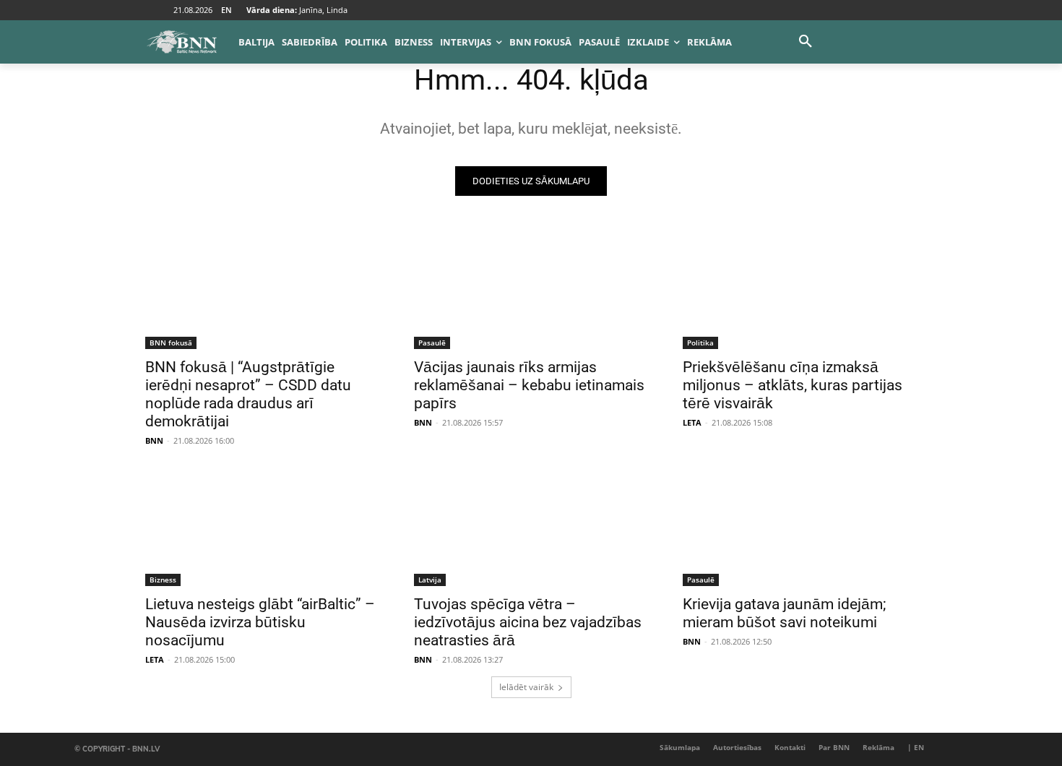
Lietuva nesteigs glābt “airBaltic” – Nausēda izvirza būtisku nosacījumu (260, 622)
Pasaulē (432, 342)
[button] (805, 42)
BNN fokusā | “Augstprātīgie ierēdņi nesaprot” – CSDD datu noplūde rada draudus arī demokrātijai (248, 394)
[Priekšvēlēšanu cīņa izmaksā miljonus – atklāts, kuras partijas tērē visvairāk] (800, 290)
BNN (154, 440)
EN (226, 9)
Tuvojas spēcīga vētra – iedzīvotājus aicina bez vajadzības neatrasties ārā (528, 622)
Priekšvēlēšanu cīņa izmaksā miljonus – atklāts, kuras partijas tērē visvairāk (792, 385)
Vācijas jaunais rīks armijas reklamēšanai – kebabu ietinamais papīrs (529, 385)
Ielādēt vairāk (526, 687)
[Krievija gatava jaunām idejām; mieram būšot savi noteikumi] (800, 527)
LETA (692, 422)
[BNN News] (181, 42)
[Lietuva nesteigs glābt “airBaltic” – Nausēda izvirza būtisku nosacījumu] (262, 527)
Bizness (163, 579)
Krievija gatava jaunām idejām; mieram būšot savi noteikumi (784, 613)
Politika (700, 342)
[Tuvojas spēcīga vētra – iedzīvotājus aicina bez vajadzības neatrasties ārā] (531, 527)
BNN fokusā (171, 342)
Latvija (429, 579)
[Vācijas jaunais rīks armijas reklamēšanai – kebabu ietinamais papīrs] (531, 290)
